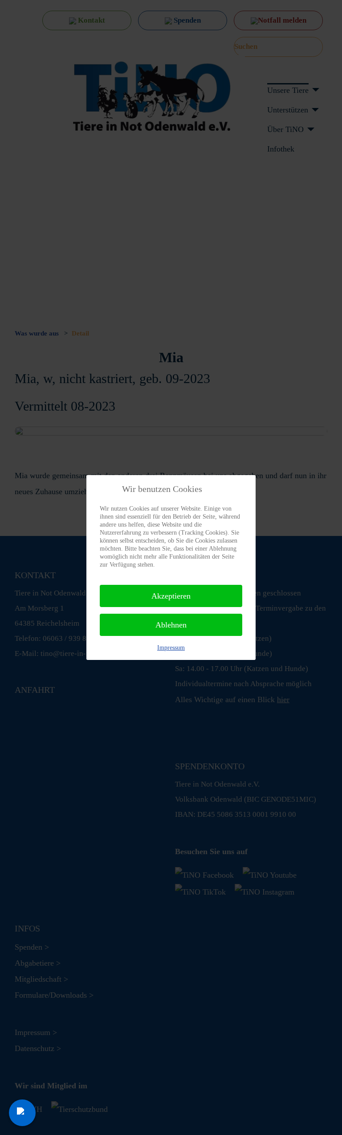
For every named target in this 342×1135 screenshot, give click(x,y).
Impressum (171, 647)
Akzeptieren (171, 595)
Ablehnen (171, 624)
